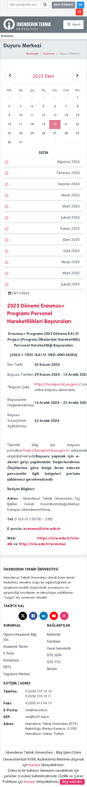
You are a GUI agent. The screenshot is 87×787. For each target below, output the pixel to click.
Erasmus (49, 53)
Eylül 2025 (72, 251)
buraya (34, 765)
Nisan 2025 (70, 262)
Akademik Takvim (15, 646)
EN (80, 4)
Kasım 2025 (70, 229)
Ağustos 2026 (68, 162)
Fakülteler (54, 641)
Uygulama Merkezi (16, 674)
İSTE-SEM (54, 655)
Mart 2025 (71, 273)
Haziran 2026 (69, 184)
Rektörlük (54, 634)
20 (54, 124)
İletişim (52, 669)
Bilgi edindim (72, 782)
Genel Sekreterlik (59, 648)
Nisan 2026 (70, 195)
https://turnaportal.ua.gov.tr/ (57, 384)
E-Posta (8, 653)
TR (79, 11)
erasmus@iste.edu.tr (42, 528)
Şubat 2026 (70, 218)
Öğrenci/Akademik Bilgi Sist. (19, 637)
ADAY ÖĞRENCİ (63, 4)
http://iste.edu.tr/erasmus (43, 544)
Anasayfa (32, 53)
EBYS (7, 667)
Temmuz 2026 (68, 173)
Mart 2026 (71, 206)
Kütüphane (11, 660)
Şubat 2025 (70, 284)
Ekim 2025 (71, 240)
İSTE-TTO (54, 662)
